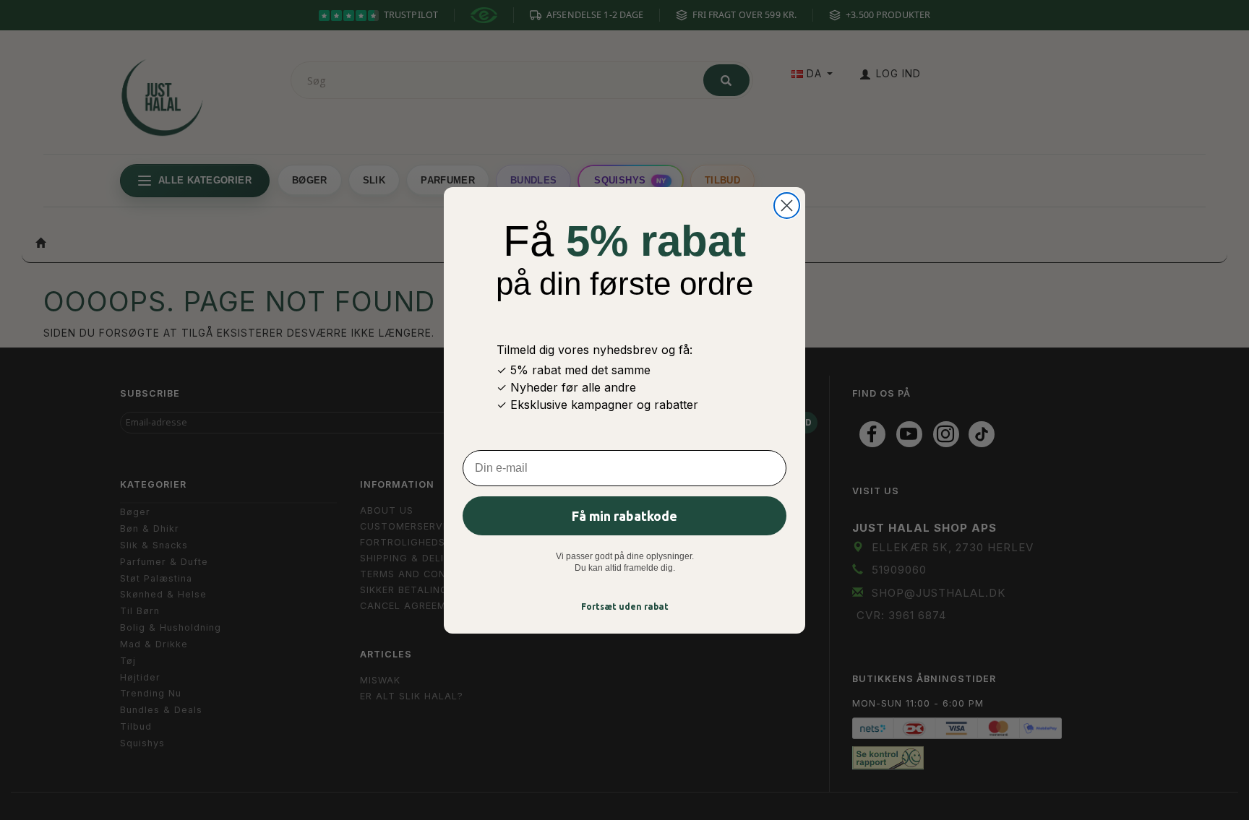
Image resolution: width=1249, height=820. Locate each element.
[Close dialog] (786, 205)
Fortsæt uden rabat (625, 606)
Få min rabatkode (624, 516)
